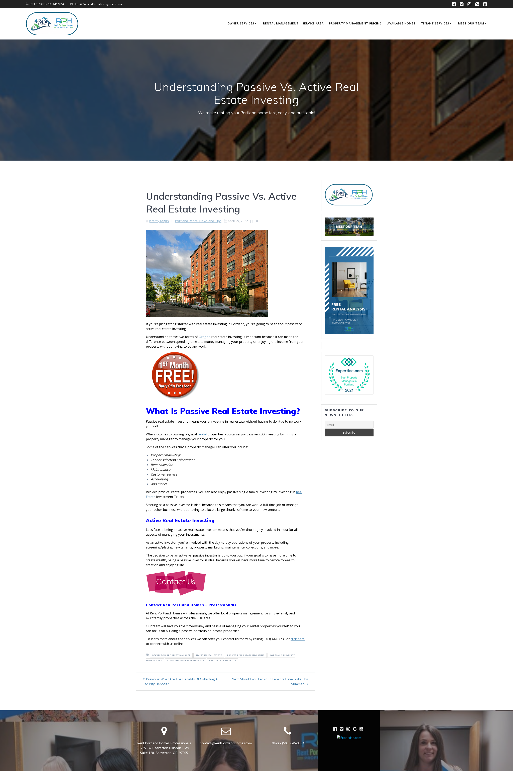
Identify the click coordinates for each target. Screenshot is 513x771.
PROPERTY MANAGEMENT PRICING (355, 23)
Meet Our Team (471, 23)
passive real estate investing (246, 655)
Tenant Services (435, 23)
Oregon (204, 337)
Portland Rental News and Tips (198, 221)
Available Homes (401, 23)
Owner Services (240, 23)
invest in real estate (209, 655)
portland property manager (185, 660)
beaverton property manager (171, 655)
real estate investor (222, 660)
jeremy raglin (159, 221)
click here (298, 639)
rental (202, 434)
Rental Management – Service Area (293, 23)
